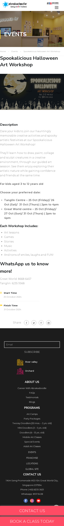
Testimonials (32, 397)
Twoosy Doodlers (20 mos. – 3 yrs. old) (32, 423)
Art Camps (32, 414)
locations (32, 463)
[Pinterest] (41, 322)
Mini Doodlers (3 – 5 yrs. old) (32, 427)
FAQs (32, 392)
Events (32, 452)
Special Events (32, 441)
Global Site (32, 469)
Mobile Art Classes (32, 437)
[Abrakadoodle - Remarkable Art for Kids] (14, 4)
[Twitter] (33, 322)
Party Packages (32, 418)
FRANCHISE (32, 458)
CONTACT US (32, 510)
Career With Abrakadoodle (32, 388)
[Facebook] (26, 322)
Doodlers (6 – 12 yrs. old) (32, 432)
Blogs (32, 402)
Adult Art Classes (32, 446)
